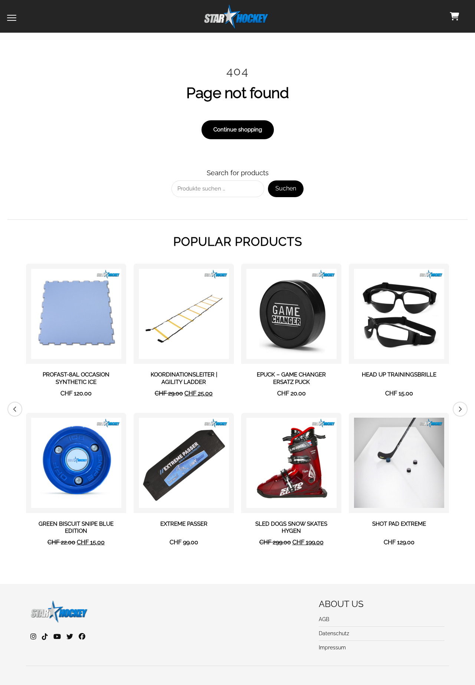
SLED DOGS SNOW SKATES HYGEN (291, 528)
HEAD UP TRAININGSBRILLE (399, 374)
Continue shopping (237, 129)
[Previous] (14, 409)
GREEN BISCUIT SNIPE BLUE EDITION (76, 528)
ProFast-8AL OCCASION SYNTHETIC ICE (76, 378)
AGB (324, 619)
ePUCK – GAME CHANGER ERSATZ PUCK (291, 378)
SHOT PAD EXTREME (399, 524)
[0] (454, 16)
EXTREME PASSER (183, 524)
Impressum (332, 647)
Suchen (285, 188)
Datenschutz (334, 633)
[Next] (460, 409)
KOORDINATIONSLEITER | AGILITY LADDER (184, 378)
